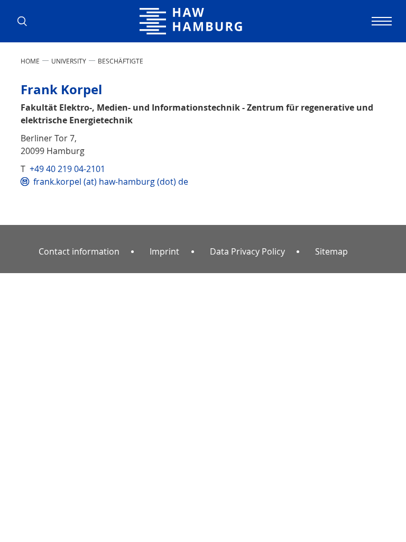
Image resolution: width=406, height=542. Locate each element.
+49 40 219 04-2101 (67, 169)
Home (30, 61)
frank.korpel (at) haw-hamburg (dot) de (110, 181)
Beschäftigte (120, 61)
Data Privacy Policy (247, 251)
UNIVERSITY (68, 61)
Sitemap (331, 251)
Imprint (164, 251)
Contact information (79, 251)
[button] (26, 21)
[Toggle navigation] (380, 21)
